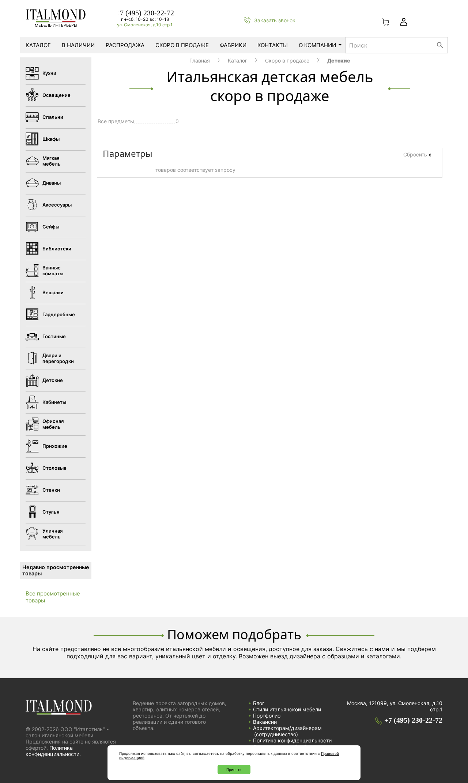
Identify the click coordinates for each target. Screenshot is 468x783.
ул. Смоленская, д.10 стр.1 (145, 24)
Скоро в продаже (182, 45)
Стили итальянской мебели (287, 709)
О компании (317, 45)
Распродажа (125, 45)
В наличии (78, 45)
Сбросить (417, 154)
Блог (258, 703)
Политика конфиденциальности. (53, 751)
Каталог (38, 45)
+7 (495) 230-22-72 (145, 13)
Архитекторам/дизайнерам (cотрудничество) (287, 731)
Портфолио (266, 715)
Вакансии (265, 722)
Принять (234, 769)
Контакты (272, 45)
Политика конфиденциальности (292, 740)
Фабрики (233, 45)
